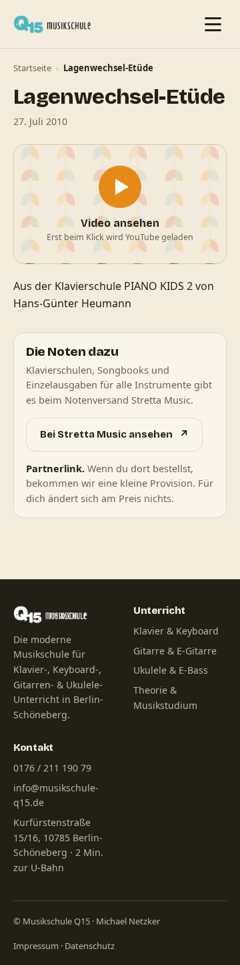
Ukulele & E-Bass (170, 670)
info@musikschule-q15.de (56, 795)
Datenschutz (90, 946)
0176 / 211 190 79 (52, 767)
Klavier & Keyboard (176, 630)
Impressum (36, 946)
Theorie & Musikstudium (165, 698)
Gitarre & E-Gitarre (175, 650)
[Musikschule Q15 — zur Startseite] (55, 24)
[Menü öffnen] (213, 24)
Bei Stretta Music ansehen (114, 434)
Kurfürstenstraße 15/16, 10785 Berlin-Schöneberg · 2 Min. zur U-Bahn (58, 845)
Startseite (32, 68)
